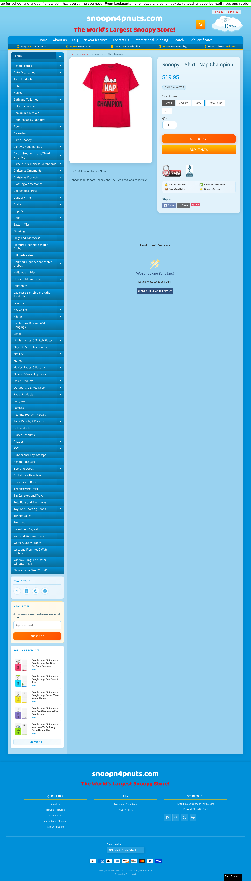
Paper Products (39, 395)
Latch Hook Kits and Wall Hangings (30, 325)
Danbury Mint (39, 198)
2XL (168, 112)
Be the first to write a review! (154, 290)
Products (83, 54)
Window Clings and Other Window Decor (30, 562)
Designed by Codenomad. (125, 874)
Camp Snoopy (23, 140)
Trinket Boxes (22, 516)
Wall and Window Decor (39, 536)
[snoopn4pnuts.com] (124, 24)
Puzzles (39, 442)
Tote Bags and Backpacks (30, 502)
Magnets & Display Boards (39, 348)
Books (39, 127)
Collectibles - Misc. (25, 191)
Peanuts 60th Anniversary (30, 414)
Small (170, 104)
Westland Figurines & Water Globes (31, 551)
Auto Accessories (39, 73)
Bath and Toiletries (39, 100)
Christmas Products (39, 178)
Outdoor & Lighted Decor (39, 388)
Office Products (39, 381)
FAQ (75, 40)
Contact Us (121, 40)
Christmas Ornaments (39, 171)
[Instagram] (45, 591)
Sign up (233, 12)
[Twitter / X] (184, 817)
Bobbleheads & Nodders (29, 120)
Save (197, 204)
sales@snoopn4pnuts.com (199, 804)
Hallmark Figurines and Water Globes (39, 264)
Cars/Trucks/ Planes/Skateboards (39, 164)
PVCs (39, 449)
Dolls (39, 218)
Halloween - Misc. (25, 272)
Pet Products (22, 428)
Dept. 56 (19, 211)
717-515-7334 (200, 809)
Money (18, 360)
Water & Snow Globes (27, 543)
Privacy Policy (125, 810)
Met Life (39, 354)
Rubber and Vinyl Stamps (30, 455)
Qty (164, 118)
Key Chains (39, 310)
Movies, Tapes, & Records (39, 368)
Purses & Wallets (24, 435)
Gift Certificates (201, 40)
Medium (184, 104)
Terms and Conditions (125, 804)
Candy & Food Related (39, 147)
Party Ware (39, 402)
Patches (19, 408)
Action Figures (39, 66)
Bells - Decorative (25, 106)
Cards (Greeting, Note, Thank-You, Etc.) (39, 155)
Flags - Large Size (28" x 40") (32, 570)
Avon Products (23, 79)
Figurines (19, 231)
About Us (59, 40)
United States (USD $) (123, 849)
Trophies (19, 522)
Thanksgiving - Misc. (26, 489)
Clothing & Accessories (39, 184)
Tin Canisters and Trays (28, 495)
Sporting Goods (39, 469)
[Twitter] (17, 591)
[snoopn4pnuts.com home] (125, 786)
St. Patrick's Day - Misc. (28, 475)
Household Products (39, 279)
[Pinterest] (35, 591)
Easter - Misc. (22, 224)
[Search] (60, 57)
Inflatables (20, 286)
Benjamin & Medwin (26, 113)
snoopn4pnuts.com (124, 871)
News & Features (55, 810)
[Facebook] (26, 591)
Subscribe (37, 636)
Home (43, 40)
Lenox (18, 334)
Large (199, 104)
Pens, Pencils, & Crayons (39, 422)
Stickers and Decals (39, 482)
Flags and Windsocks (39, 238)
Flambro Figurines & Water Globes (31, 246)
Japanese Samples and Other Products (32, 294)
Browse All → (37, 742)
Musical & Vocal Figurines (30, 374)
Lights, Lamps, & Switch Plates (39, 341)
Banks (18, 93)
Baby (39, 86)
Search (179, 40)
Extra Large (216, 104)
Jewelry (39, 303)
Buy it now (199, 149)
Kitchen (39, 317)
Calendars (20, 133)
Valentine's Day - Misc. (28, 529)
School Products (24, 462)
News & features (95, 40)
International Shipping (151, 40)
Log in (219, 12)
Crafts (39, 205)
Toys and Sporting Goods (39, 509)
